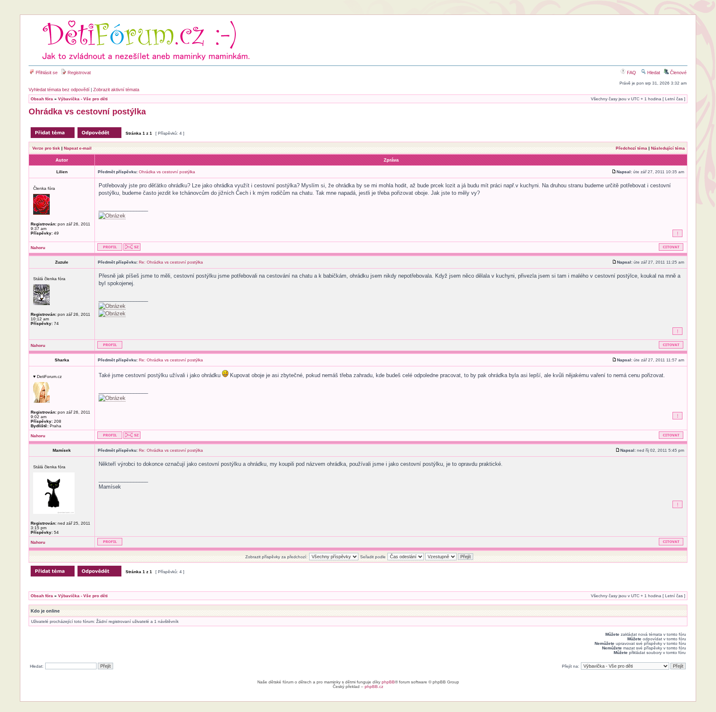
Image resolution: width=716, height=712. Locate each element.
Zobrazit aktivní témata (116, 89)
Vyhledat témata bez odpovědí (59, 89)
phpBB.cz (374, 686)
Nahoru (38, 247)
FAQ (631, 72)
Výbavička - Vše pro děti (83, 99)
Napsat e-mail (78, 148)
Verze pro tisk (46, 148)
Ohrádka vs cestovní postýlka (87, 111)
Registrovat (78, 72)
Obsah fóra (42, 99)
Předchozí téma (631, 148)
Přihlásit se (46, 72)
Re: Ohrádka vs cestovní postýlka (171, 262)
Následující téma (668, 148)
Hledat (653, 72)
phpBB (388, 682)
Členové (678, 72)
